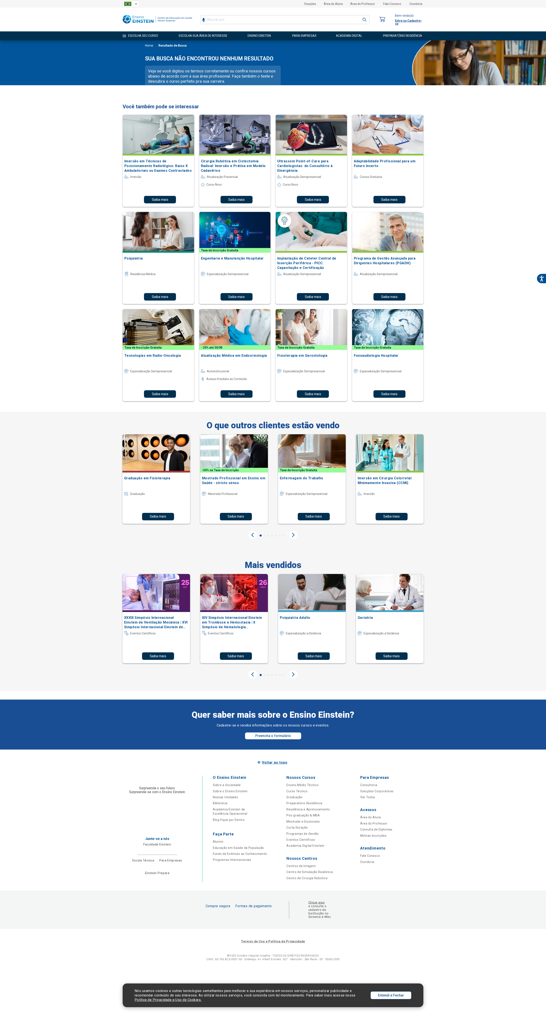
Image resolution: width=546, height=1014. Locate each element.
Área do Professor (362, 3)
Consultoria (368, 785)
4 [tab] (272, 535)
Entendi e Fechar (391, 995)
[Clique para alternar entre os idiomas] (131, 4)
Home (149, 45)
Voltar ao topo (274, 762)
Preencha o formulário (273, 736)
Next (293, 535)
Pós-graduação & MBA (303, 815)
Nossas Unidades (225, 797)
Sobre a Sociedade (227, 785)
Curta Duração (297, 827)
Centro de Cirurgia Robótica (306, 878)
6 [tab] (280, 535)
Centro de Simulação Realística (309, 872)
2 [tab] (264, 535)
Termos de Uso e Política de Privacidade (273, 941)
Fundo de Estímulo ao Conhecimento (240, 854)
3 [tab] (268, 535)
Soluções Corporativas (377, 791)
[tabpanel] (156, 479)
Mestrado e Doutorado (303, 821)
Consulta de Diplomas (376, 829)
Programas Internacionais (232, 859)
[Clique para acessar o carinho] (382, 19)
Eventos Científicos (300, 839)
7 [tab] (284, 535)
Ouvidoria (416, 3)
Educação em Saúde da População (238, 848)
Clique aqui (316, 902)
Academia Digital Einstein (305, 845)
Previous (252, 535)
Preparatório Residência (304, 803)
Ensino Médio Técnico (302, 785)
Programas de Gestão (302, 833)
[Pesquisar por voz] (203, 19)
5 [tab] (276, 535)
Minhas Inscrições (373, 835)
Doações (310, 3)
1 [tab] (261, 535)
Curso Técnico (296, 791)
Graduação (294, 797)
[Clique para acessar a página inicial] (157, 24)
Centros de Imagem (301, 866)
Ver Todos (367, 797)
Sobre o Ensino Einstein (230, 791)
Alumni (218, 841)
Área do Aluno (333, 3)
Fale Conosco (392, 3)
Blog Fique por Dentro (229, 820)
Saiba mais (160, 200)
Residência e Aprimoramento (308, 809)
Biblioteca (220, 803)
